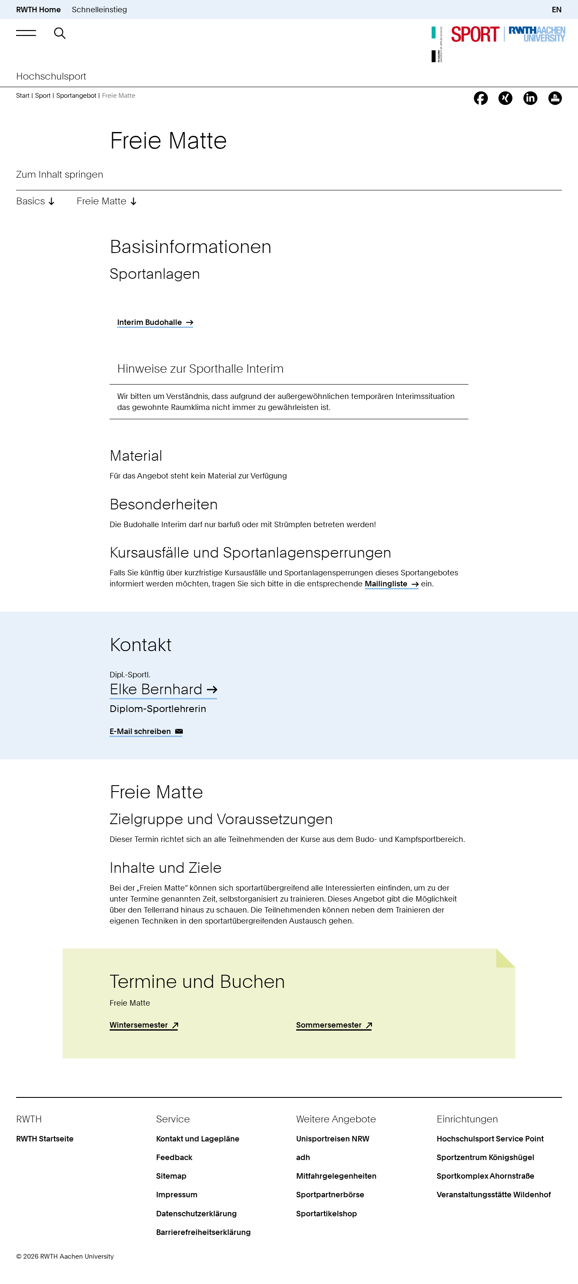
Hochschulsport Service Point (490, 1138)
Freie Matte (102, 201)
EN (557, 9)
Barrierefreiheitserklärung (203, 1232)
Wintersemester (139, 1024)
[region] (289, 325)
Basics (30, 201)
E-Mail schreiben (140, 731)
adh (303, 1157)
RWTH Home (38, 9)
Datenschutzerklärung (196, 1213)
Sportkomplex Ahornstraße (485, 1175)
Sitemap (171, 1175)
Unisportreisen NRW (332, 1138)
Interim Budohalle (149, 322)
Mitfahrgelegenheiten (336, 1175)
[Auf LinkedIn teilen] (530, 98)
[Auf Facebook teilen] (481, 98)
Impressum (177, 1194)
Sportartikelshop (326, 1213)
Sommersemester (329, 1024)
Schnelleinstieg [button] (99, 9)
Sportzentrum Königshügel (485, 1157)
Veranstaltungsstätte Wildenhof (494, 1194)
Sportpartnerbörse (330, 1194)
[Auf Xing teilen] (505, 98)
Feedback (174, 1157)
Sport (43, 95)
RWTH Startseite (45, 1138)
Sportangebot (76, 95)
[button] (26, 33)
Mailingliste (386, 583)
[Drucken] (555, 98)
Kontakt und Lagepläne (197, 1138)
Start (23, 95)
